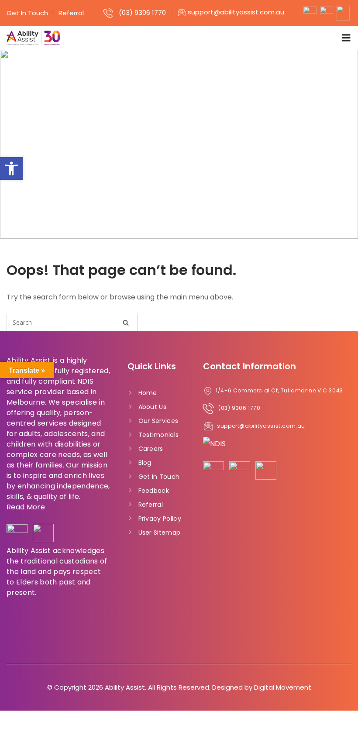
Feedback (153, 490)
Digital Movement (282, 687)
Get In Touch (27, 12)
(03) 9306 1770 (142, 12)
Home (147, 392)
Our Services (158, 420)
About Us (152, 406)
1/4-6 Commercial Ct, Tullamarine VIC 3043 (279, 390)
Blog (144, 462)
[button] (11, 168)
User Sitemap (159, 532)
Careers (150, 448)
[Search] (126, 322)
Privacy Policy (160, 518)
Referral (71, 12)
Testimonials (158, 434)
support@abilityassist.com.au (236, 12)
